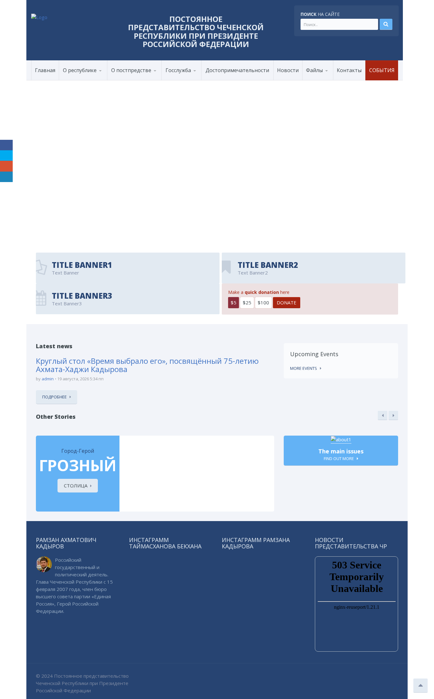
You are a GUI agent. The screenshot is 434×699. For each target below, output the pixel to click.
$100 (263, 302)
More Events (303, 368)
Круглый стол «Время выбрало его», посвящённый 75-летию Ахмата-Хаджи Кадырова (147, 365)
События (382, 70)
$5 (233, 302)
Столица (75, 485)
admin (48, 379)
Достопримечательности (237, 70)
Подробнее (54, 397)
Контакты (349, 70)
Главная (45, 70)
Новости (288, 70)
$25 (247, 302)
